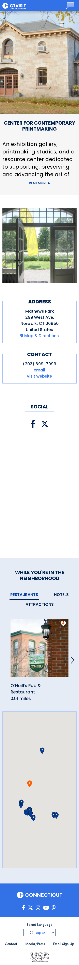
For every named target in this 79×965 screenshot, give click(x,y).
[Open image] (39, 245)
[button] (21, 805)
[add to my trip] (63, 623)
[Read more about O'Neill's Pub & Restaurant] (39, 650)
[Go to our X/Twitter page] (30, 908)
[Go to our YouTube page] (46, 908)
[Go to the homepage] (14, 5)
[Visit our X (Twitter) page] (45, 424)
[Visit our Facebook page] (32, 424)
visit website (39, 376)
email (39, 370)
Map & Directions (41, 336)
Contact (11, 943)
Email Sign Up (63, 943)
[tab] (24, 595)
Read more (38, 183)
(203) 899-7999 (39, 364)
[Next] (72, 660)
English (40, 932)
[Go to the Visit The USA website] (39, 956)
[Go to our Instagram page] (38, 908)
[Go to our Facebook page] (23, 908)
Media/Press (35, 943)
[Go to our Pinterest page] (54, 908)
